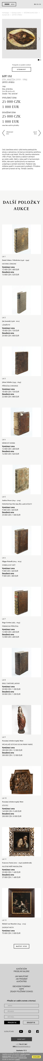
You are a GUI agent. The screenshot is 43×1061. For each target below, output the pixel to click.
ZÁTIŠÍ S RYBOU (17, 15)
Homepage (5, 13)
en (37, 4)
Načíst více (21, 946)
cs (35, 4)
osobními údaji (22, 1057)
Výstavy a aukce (16, 13)
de (40, 4)
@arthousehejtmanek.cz (21, 1046)
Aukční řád (21, 981)
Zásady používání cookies (21, 991)
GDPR (21, 989)
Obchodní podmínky (21, 986)
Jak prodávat (21, 979)
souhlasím (36, 1057)
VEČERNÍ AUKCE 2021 (31, 13)
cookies (17, 1059)
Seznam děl (6, 15)
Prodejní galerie (21, 971)
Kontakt (21, 1039)
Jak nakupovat (21, 976)
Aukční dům (21, 968)
